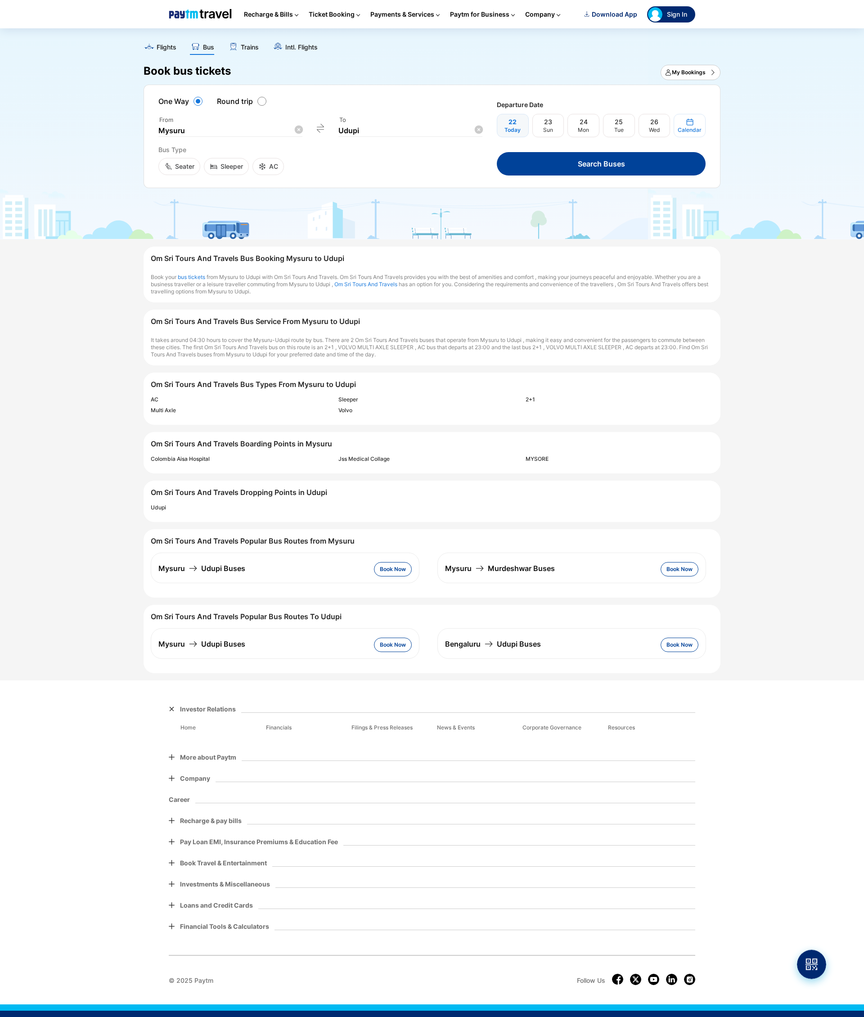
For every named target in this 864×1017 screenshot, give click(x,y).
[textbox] (230, 131)
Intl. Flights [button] (301, 47)
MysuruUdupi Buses (201, 568)
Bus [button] (208, 47)
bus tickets (191, 277)
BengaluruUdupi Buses (493, 643)
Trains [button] (250, 47)
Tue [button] (619, 129)
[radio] (181, 101)
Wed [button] (654, 129)
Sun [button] (548, 129)
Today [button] (512, 129)
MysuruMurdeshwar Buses (500, 568)
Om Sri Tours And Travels (365, 284)
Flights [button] (166, 47)
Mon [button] (583, 129)
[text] (432, 44)
